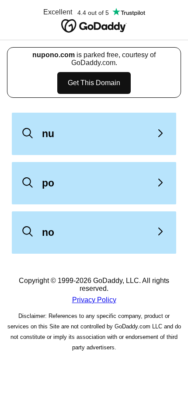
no (48, 232)
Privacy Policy (94, 300)
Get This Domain (94, 82)
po (48, 183)
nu (48, 133)
